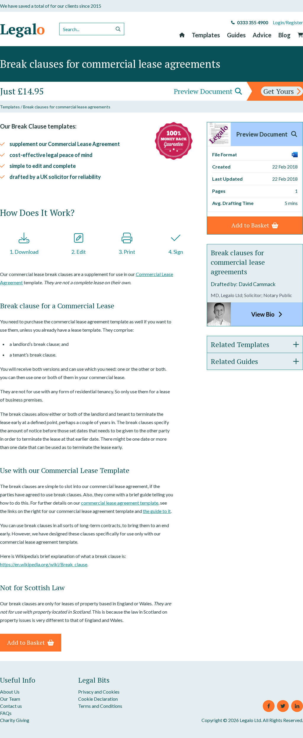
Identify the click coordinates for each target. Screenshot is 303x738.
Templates (206, 34)
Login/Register (288, 22)
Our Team (10, 699)
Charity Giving (14, 720)
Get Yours (278, 91)
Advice (262, 34)
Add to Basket (26, 642)
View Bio (263, 314)
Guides (236, 34)
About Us (10, 691)
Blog (284, 34)
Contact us (11, 706)
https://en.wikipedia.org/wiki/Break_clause (43, 564)
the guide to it (157, 511)
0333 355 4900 (252, 22)
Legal (22, 29)
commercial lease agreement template (119, 503)
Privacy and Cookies (99, 691)
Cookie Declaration (98, 699)
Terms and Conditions (100, 706)
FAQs (6, 713)
